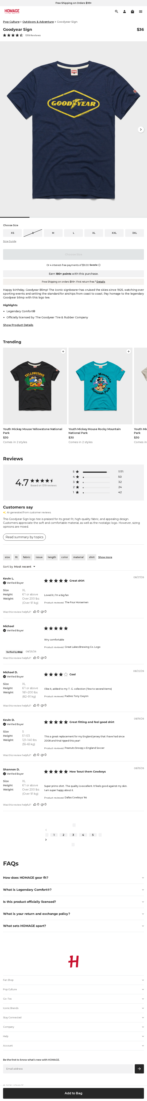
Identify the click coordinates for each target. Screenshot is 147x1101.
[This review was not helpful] (42, 611)
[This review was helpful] (34, 611)
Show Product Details (18, 325)
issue (39, 557)
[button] (132, 11)
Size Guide (9, 241)
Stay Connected (12, 1017)
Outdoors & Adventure (38, 22)
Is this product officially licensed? (29, 902)
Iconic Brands (10, 1008)
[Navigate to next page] (73, 839)
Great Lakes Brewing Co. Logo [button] (82, 646)
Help (5, 1036)
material (78, 557)
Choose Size (73, 254)
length (52, 557)
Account (8, 1045)
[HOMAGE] (12, 11)
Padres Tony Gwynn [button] (76, 696)
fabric (26, 557)
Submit (139, 1068)
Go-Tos (7, 998)
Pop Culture (11, 22)
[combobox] (19, 566)
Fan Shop (8, 980)
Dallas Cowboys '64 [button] (76, 797)
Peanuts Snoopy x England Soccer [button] (85, 747)
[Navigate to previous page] (73, 830)
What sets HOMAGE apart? (24, 926)
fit (16, 557)
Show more (105, 557)
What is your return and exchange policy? (36, 914)
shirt (92, 557)
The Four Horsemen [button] (76, 602)
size (7, 557)
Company (8, 1026)
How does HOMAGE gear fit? (25, 877)
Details (100, 281)
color (64, 557)
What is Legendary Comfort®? (27, 890)
